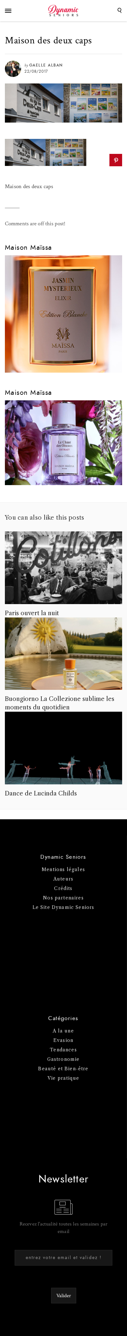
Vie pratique (63, 1078)
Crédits (63, 888)
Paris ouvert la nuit (32, 613)
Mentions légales (63, 869)
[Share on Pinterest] (115, 160)
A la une (63, 1031)
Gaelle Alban (46, 65)
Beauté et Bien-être (63, 1069)
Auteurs (63, 879)
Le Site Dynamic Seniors (63, 907)
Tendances (63, 1050)
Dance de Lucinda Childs (41, 793)
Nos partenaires (63, 898)
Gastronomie (63, 1059)
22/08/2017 (36, 71)
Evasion (63, 1040)
